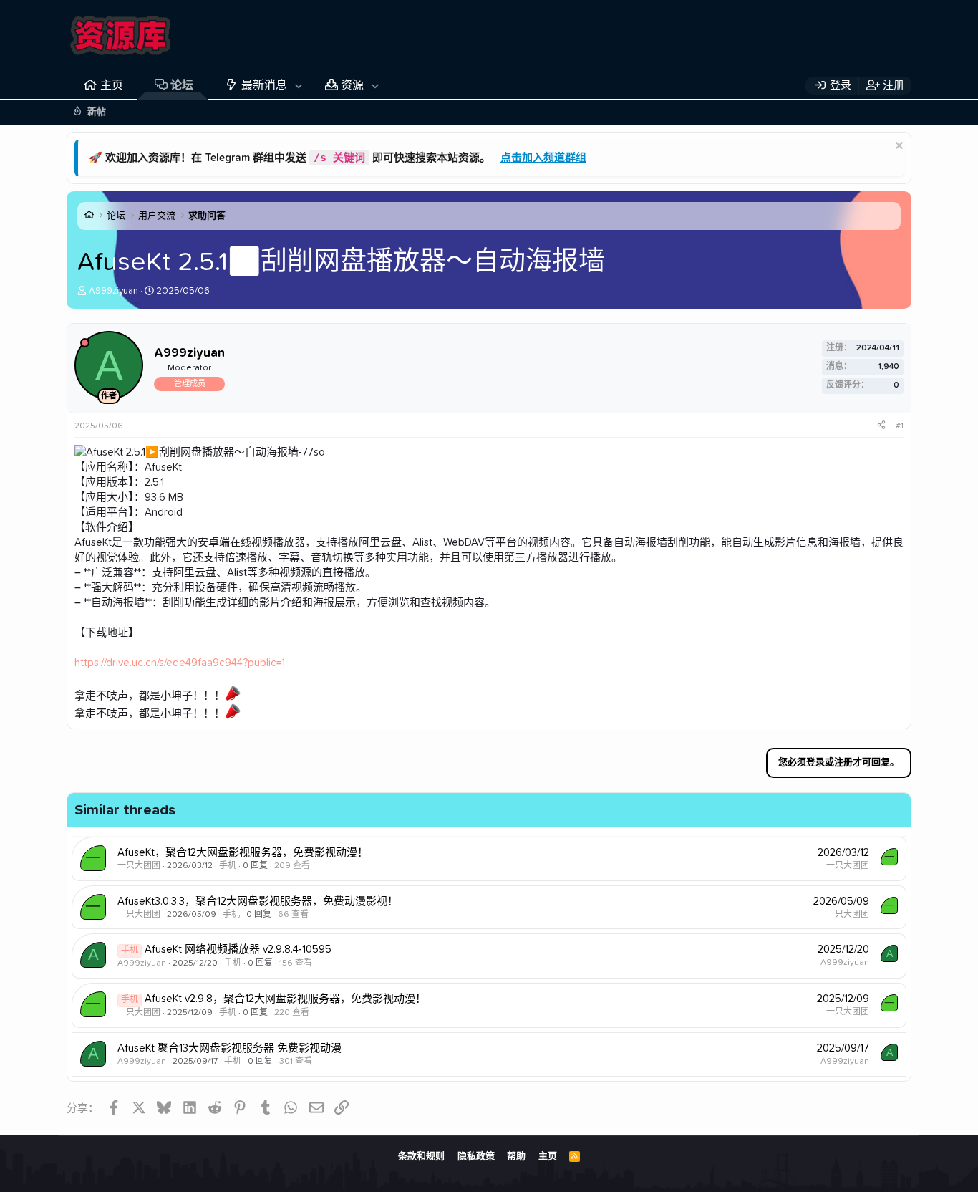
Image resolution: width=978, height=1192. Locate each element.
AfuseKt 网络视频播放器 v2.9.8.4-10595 (238, 949)
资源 (352, 85)
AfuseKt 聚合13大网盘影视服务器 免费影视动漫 (229, 1048)
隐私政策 (476, 1156)
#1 (900, 426)
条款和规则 (421, 1156)
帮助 (516, 1156)
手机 (227, 866)
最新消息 (264, 85)
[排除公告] (897, 147)
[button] (298, 85)
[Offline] (84, 342)
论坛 (181, 85)
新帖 (96, 112)
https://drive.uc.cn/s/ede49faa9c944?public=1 (179, 663)
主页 (111, 85)
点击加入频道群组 (543, 158)
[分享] (881, 426)
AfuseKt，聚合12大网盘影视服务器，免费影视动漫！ (242, 852)
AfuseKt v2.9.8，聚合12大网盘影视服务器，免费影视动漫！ (285, 999)
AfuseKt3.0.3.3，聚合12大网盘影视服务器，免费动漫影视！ (257, 901)
